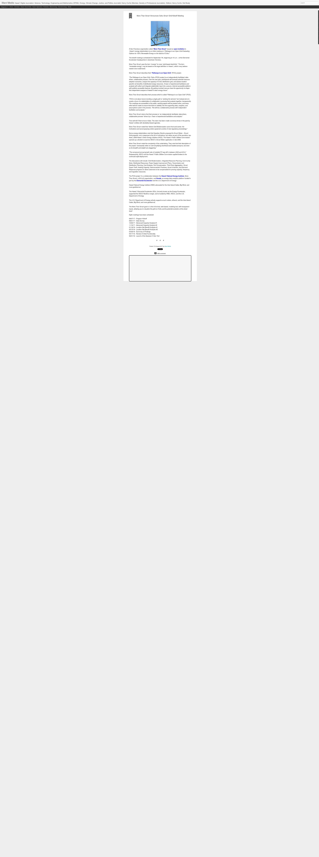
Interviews (17, 7)
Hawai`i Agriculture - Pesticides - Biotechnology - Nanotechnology (49, 7)
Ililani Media (168, 246)
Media (69, 7)
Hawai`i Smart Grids (26, 7)
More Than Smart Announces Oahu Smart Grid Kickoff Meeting (160, 15)
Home (11, 7)
